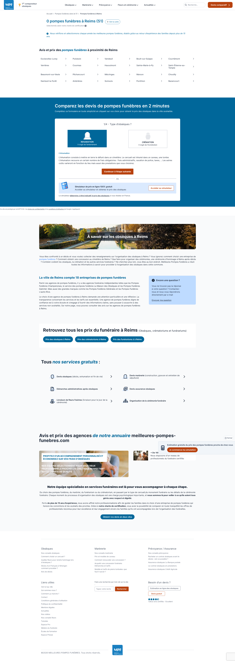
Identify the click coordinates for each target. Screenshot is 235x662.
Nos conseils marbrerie (104, 553)
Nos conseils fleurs (48, 618)
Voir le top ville (47, 587)
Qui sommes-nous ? (49, 590)
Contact (44, 597)
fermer (229, 438)
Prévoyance (105, 5)
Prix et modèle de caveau (105, 556)
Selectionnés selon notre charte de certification (67, 25)
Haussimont (110, 65)
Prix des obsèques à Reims (58, 339)
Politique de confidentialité (51, 604)
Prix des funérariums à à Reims (127, 339)
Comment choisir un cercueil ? (53, 556)
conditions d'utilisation (56, 209)
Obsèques (70, 5)
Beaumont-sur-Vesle (50, 74)
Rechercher (123, 589)
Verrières (45, 65)
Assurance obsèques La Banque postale (164, 562)
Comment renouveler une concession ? (110, 560)
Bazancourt (173, 81)
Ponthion (140, 81)
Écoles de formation (49, 631)
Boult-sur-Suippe (144, 59)
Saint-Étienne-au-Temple (176, 66)
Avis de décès (46, 572)
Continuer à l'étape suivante (117, 171)
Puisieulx (77, 59)
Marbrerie (87, 5)
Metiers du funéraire (49, 628)
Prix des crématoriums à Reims (91, 339)
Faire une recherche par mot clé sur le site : (111, 583)
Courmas (77, 65)
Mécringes (109, 74)
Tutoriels (44, 621)
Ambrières (77, 81)
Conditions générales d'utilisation (54, 600)
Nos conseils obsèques (50, 553)
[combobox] (194, 5)
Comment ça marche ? (50, 594)
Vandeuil (109, 59)
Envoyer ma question (161, 300)
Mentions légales (47, 607)
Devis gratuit (156, 594)
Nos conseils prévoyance (158, 553)
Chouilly (172, 74)
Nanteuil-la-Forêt (49, 81)
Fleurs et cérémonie (127, 5)
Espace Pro (45, 624)
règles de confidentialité (36, 209)
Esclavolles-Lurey (49, 59)
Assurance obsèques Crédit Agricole (162, 569)
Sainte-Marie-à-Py (144, 65)
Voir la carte (114, 22)
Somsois (109, 81)
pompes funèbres (47, 259)
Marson (140, 74)
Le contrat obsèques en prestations (162, 566)
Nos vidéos (45, 614)
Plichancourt (79, 74)
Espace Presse (47, 635)
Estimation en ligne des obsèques (165, 588)
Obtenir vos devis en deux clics (117, 517)
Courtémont (174, 59)
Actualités (149, 5)
